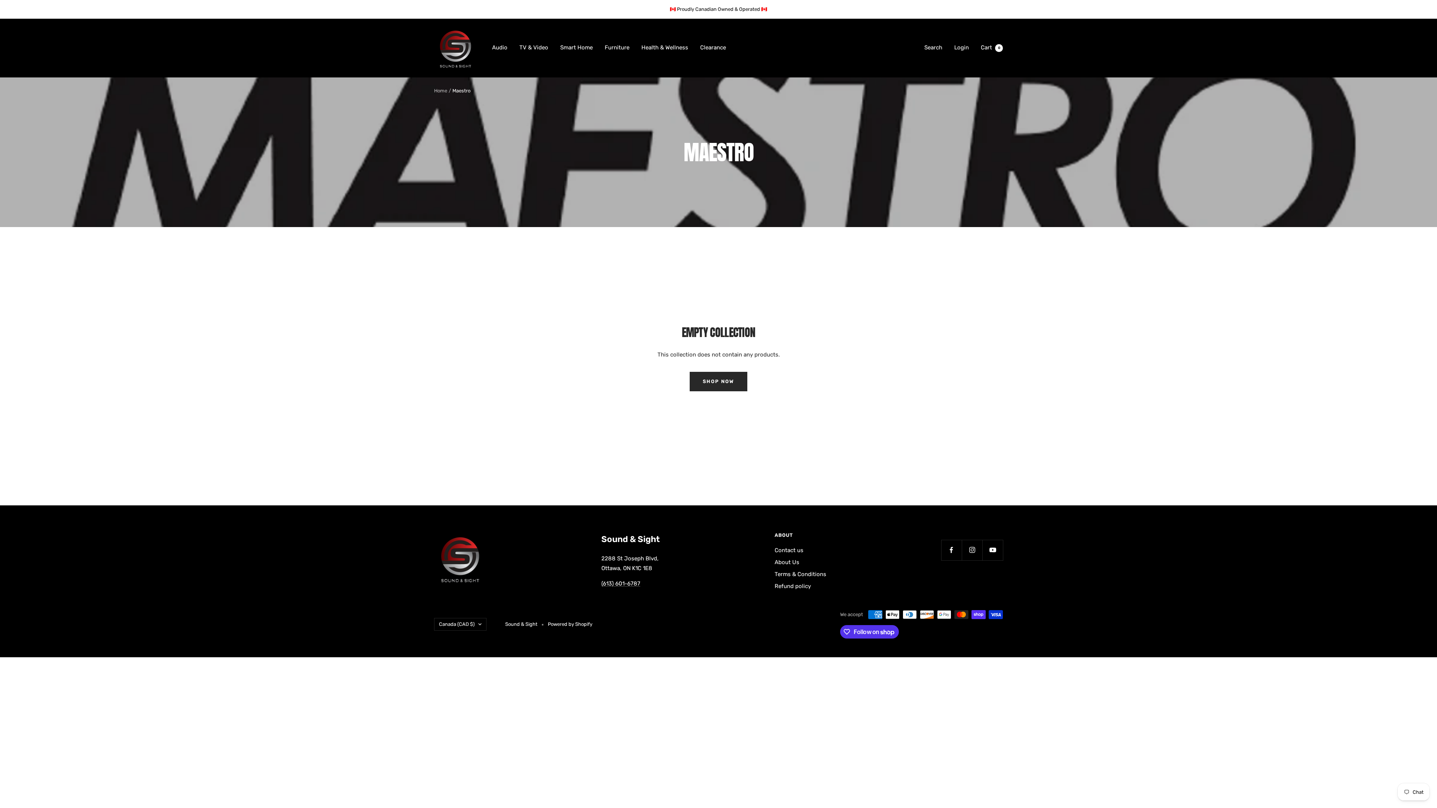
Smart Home (576, 47)
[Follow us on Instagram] (972, 550)
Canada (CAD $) (457, 624)
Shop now (718, 381)
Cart (990, 47)
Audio (499, 47)
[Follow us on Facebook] (951, 550)
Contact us (789, 550)
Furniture (617, 47)
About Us (787, 562)
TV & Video (533, 47)
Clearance (713, 47)
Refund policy (793, 586)
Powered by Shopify (570, 624)
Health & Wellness (664, 47)
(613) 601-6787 (620, 583)
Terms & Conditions (800, 574)
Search (933, 47)
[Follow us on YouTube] (992, 550)
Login (961, 47)
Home (440, 91)
